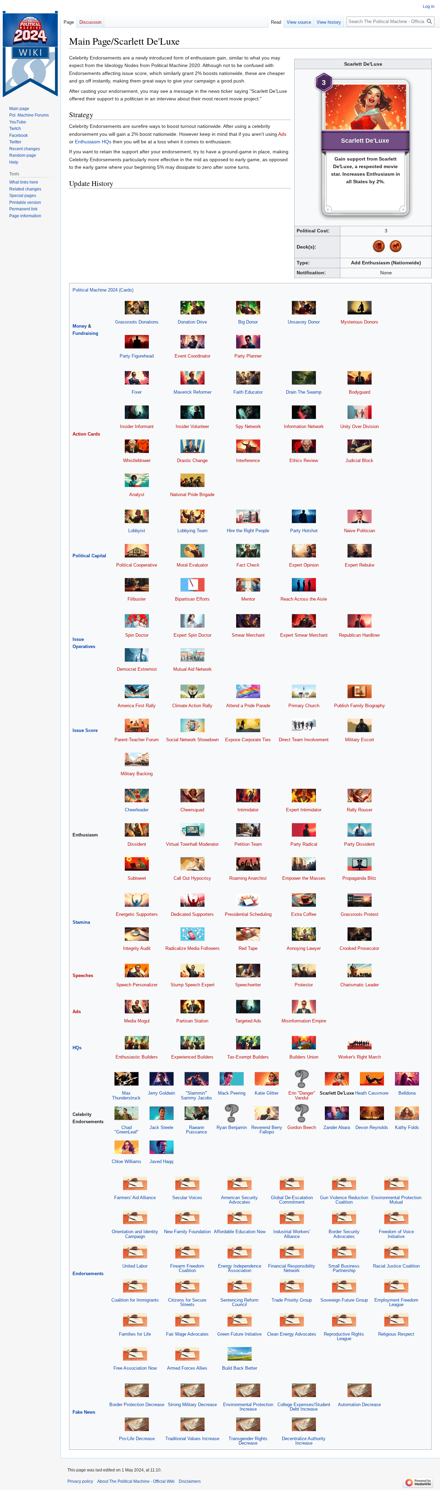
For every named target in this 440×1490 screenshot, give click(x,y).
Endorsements (88, 1273)
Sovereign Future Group (344, 1300)
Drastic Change (192, 460)
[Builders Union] (304, 1042)
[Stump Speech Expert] (192, 970)
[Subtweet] (137, 863)
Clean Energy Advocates (291, 1334)
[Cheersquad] (192, 795)
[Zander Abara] (337, 1112)
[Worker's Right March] (360, 1042)
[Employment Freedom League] (396, 1285)
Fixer (137, 392)
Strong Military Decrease (192, 1404)
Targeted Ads (248, 1020)
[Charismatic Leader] (360, 970)
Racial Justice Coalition (396, 1266)
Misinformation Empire (304, 1020)
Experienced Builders (192, 1057)
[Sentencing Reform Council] (240, 1285)
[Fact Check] (248, 550)
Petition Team (248, 844)
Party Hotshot (304, 530)
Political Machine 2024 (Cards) (103, 290)
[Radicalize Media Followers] (192, 933)
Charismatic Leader (359, 984)
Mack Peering (231, 1093)
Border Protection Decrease (136, 1404)
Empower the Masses (304, 878)
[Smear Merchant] (248, 620)
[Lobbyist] (137, 516)
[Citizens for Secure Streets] (187, 1285)
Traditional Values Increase (192, 1438)
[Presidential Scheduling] (248, 899)
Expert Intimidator (303, 809)
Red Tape (248, 948)
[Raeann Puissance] (197, 1112)
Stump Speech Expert (192, 984)
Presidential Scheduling (248, 914)
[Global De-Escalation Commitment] (292, 1183)
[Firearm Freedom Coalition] (187, 1251)
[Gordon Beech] (302, 1112)
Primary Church (303, 705)
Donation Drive (192, 322)
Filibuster (137, 599)
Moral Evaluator (192, 565)
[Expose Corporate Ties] (248, 724)
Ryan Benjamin (232, 1127)
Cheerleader (136, 809)
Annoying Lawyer (304, 948)
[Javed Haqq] (162, 1146)
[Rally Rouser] (360, 795)
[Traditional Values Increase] (192, 1423)
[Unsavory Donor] (304, 307)
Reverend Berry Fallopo (266, 1130)
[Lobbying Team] (192, 516)
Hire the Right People (248, 530)
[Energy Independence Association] (240, 1251)
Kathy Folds (407, 1127)
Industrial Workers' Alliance (291, 1234)
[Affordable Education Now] (240, 1217)
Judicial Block (359, 460)
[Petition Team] (248, 829)
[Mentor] (248, 584)
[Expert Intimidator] (304, 795)
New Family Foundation (187, 1231)
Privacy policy (80, 1481)
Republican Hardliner (359, 635)
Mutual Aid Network (192, 669)
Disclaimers (190, 1481)
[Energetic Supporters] (137, 899)
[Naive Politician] (360, 516)
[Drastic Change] (192, 445)
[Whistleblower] (137, 445)
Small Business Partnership (344, 1268)
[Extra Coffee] (304, 899)
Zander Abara (336, 1127)
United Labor (134, 1266)
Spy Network (248, 426)
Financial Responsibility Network (291, 1268)
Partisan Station (192, 1020)
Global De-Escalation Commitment (292, 1200)
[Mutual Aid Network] (192, 654)
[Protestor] (304, 970)
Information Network (304, 426)
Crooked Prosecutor (359, 948)
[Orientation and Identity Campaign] (135, 1217)
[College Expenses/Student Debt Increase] (304, 1389)
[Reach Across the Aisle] (304, 584)
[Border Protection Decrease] (137, 1389)
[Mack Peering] (232, 1078)
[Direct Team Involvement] (304, 724)
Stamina (81, 922)
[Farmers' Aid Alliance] (135, 1183)
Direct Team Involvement (304, 739)
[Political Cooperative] (137, 550)
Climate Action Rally (192, 705)
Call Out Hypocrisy (192, 878)
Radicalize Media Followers (192, 948)
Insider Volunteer (192, 426)
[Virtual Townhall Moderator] (192, 829)
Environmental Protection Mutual (396, 1200)
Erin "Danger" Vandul (301, 1095)
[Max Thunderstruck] (126, 1078)
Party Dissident (359, 844)
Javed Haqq (161, 1161)
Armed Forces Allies (187, 1368)
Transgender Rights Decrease (248, 1441)
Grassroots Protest (359, 914)
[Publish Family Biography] (360, 690)
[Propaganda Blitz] (360, 863)
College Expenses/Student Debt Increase (303, 1407)
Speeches (83, 975)
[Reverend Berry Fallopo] (267, 1112)
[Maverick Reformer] (192, 377)
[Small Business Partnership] (344, 1251)
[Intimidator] (248, 795)
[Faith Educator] (248, 377)
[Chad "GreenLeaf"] (126, 1112)
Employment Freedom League (396, 1302)
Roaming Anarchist (248, 878)
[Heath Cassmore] (372, 1078)
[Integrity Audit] (137, 933)
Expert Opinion (304, 565)
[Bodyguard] (360, 377)
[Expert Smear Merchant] (304, 620)
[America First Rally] (137, 690)
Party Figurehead (137, 356)
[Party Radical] (304, 829)
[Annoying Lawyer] (304, 933)
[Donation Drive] (192, 307)
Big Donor (248, 322)
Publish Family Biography (359, 705)
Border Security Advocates (344, 1234)
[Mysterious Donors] (360, 307)
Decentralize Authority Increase (304, 1441)
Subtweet (137, 878)
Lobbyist (136, 530)
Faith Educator (248, 392)
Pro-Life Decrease (137, 1438)
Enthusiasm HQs (93, 141)
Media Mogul (137, 1020)
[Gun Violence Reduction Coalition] (344, 1183)
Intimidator (248, 809)
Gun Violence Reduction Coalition (344, 1200)
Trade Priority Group (292, 1300)
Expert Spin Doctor (192, 635)
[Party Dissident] (360, 829)
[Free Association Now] (135, 1353)
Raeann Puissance (196, 1130)
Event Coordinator (192, 356)
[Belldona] (407, 1078)
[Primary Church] (304, 690)
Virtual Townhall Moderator (192, 844)
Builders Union (303, 1057)
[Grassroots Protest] (360, 899)
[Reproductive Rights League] (344, 1319)
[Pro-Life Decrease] (137, 1423)
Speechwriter (248, 984)
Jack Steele (161, 1127)
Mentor (248, 599)
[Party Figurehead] (137, 341)
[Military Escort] (360, 724)
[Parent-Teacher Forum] (137, 724)
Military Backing (137, 773)
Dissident (137, 844)
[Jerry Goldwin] (162, 1078)
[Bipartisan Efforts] (192, 584)
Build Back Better (239, 1368)
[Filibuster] (137, 584)
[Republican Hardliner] (360, 620)
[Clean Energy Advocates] (292, 1319)
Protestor (304, 984)
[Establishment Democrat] (396, 246)
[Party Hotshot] (304, 516)
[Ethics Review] (304, 445)
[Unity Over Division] (360, 411)
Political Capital (89, 555)
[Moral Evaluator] (192, 550)
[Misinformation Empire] (304, 1006)
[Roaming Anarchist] (248, 863)
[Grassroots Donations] (137, 307)
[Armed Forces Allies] (187, 1353)
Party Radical (303, 844)
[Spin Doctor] (137, 620)
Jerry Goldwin (161, 1093)
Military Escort (359, 739)
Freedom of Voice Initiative (396, 1234)
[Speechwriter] (248, 970)
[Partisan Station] (192, 1006)
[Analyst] (137, 480)
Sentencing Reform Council (239, 1302)
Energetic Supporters (137, 914)
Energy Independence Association (239, 1268)
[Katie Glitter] (267, 1078)
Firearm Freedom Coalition (187, 1268)
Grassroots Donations (136, 322)
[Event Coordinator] (192, 341)
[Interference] (248, 445)
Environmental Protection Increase (248, 1407)
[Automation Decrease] (360, 1389)
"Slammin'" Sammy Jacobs (196, 1095)
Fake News (84, 1412)
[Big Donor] (248, 307)
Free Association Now (135, 1368)
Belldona (407, 1093)
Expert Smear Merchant (304, 635)
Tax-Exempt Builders (248, 1057)
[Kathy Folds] (407, 1112)
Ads (282, 134)
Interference (248, 460)
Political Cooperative (136, 565)
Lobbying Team (192, 530)
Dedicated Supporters (192, 914)
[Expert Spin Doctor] (192, 620)
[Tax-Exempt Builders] (248, 1042)
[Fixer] (137, 377)
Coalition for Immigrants (135, 1300)
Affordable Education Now (239, 1231)
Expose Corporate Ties (248, 739)
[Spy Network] (248, 411)
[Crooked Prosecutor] (360, 933)
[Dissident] (137, 829)
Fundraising (85, 333)
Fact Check (248, 565)
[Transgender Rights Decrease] (248, 1423)
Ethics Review (303, 460)
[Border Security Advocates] (344, 1217)
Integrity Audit (137, 948)
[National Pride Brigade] (192, 480)
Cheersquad (192, 809)
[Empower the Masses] (304, 863)
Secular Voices (187, 1197)
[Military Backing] (137, 759)
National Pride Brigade (192, 494)
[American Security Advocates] (240, 1183)
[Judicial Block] (360, 445)
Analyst (136, 494)
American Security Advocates (239, 1200)
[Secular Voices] (187, 1183)
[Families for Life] (135, 1319)
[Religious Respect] (396, 1319)
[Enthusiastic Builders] (137, 1042)
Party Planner (248, 356)
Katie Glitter (266, 1093)
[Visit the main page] (30, 54)
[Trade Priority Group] (292, 1285)
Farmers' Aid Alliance (135, 1197)
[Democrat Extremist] (137, 654)
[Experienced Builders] (192, 1042)
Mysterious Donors (359, 322)
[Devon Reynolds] (372, 1112)
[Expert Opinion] (304, 550)
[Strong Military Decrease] (192, 1389)
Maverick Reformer (192, 392)
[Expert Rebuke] (360, 550)
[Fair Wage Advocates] (187, 1319)
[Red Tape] (248, 933)
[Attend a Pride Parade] (248, 690)
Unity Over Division (359, 426)
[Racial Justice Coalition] (396, 1251)
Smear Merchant (248, 635)
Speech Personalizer (136, 984)
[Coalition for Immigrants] (135, 1285)
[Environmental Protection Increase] (248, 1389)
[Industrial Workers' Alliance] (292, 1217)
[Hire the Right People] (248, 516)
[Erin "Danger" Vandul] (302, 1078)
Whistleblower (137, 460)
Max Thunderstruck (126, 1095)
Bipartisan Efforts (192, 599)
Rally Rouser (359, 809)
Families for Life (135, 1334)
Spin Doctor (136, 635)
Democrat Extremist (137, 669)
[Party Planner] (248, 341)
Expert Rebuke (359, 565)
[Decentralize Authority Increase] (304, 1423)
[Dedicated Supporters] (192, 899)
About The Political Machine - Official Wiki (136, 1481)
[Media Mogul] (137, 1006)
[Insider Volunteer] (192, 411)
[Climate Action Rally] (192, 690)
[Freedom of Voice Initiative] (396, 1217)
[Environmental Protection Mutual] (396, 1183)
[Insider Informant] (137, 411)
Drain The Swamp (303, 392)
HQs (77, 1047)
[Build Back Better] (240, 1353)
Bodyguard (359, 392)
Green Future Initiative (239, 1334)
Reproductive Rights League (344, 1336)
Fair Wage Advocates (187, 1334)
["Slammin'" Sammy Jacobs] (197, 1078)
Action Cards (86, 434)
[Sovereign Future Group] (344, 1285)
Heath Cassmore (371, 1093)
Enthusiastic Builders (137, 1057)
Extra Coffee (303, 914)
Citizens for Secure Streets (187, 1302)
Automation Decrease (359, 1404)
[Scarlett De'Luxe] (337, 1078)
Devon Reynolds (371, 1127)
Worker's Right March (359, 1057)
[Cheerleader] (137, 795)
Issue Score (85, 730)
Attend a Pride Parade (248, 705)
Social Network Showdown (192, 739)
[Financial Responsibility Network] (292, 1251)
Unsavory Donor (304, 322)
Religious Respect (396, 1334)
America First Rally (137, 705)
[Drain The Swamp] (304, 377)
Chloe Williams (126, 1161)
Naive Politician (359, 530)
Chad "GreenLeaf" (126, 1130)
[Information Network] (304, 411)
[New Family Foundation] (187, 1217)
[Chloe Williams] (126, 1146)
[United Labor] (135, 1251)
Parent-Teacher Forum (136, 739)
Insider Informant (137, 426)
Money (80, 326)
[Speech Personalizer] (137, 970)
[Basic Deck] (379, 246)
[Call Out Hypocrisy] (192, 863)
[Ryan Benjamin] (232, 1112)
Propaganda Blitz (359, 878)
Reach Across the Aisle (303, 599)
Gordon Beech (301, 1127)
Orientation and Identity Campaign (135, 1234)
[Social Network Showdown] (192, 724)
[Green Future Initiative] (240, 1319)
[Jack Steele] (162, 1112)
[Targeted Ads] (248, 1006)
